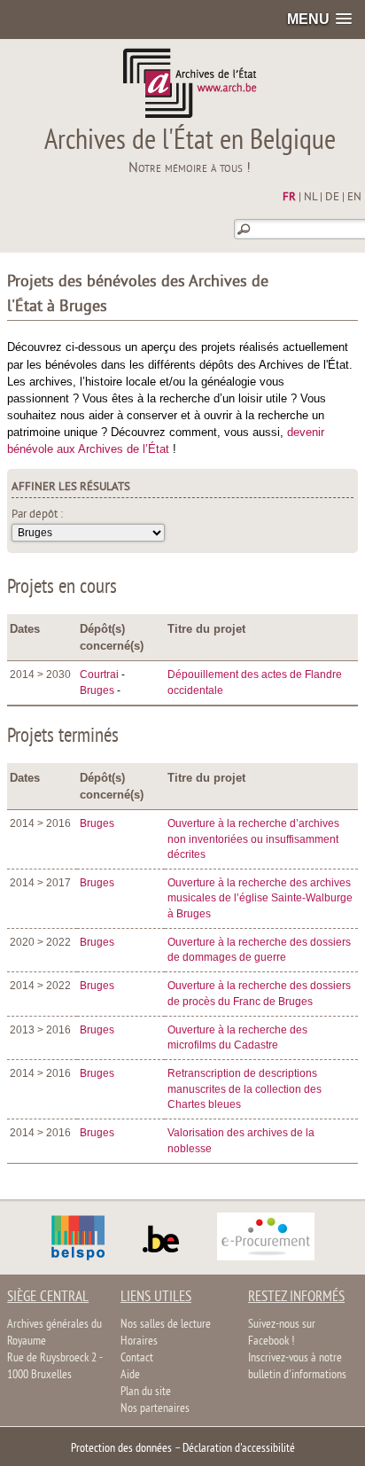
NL (310, 198)
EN (354, 198)
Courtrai (99, 674)
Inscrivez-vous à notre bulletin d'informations (297, 1367)
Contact (136, 1358)
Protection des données (121, 1448)
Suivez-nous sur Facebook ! (281, 1333)
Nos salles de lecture (165, 1324)
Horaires (139, 1341)
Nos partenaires (155, 1408)
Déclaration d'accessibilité (238, 1448)
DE (332, 198)
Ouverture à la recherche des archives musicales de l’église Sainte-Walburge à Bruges (260, 898)
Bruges (97, 690)
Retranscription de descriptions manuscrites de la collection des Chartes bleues (244, 1089)
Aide (130, 1375)
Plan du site (145, 1392)
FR (289, 198)
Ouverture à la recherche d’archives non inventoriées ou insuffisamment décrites (253, 839)
